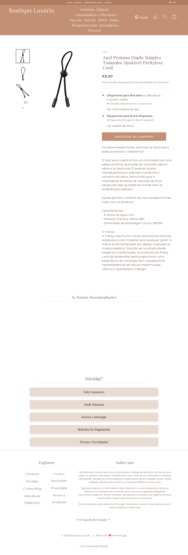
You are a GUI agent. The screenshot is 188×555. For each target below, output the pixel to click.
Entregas (32, 481)
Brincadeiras (109, 25)
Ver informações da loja (123, 109)
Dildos (114, 20)
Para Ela (76, 20)
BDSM (102, 20)
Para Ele (90, 20)
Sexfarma (87, 9)
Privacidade (59, 488)
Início (104, 52)
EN (174, 2)
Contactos (32, 474)
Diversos (94, 30)
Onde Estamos (94, 404)
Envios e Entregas (94, 417)
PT (170, 2)
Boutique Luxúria (31, 10)
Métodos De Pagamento (94, 429)
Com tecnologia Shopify (94, 546)
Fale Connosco (94, 392)
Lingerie (102, 9)
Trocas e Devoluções (94, 442)
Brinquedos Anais (85, 25)
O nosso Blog (32, 488)
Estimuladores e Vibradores (96, 15)
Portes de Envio (128, 82)
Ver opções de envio (120, 125)
